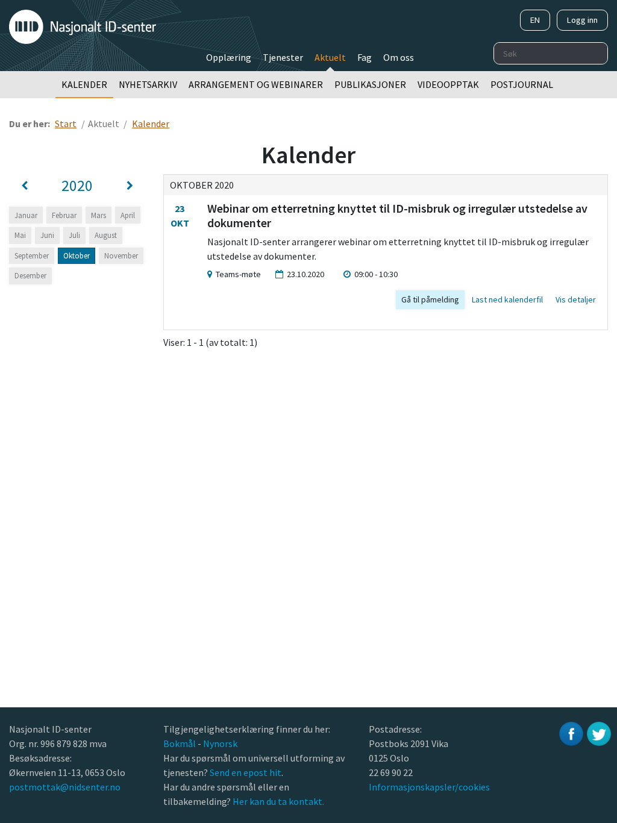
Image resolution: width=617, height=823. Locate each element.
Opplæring (228, 57)
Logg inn (582, 19)
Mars (98, 215)
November (121, 255)
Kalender (84, 84)
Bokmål (180, 743)
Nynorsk (221, 743)
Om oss (398, 57)
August (106, 235)
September (31, 255)
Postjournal (521, 84)
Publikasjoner (370, 84)
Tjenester (283, 57)
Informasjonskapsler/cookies (429, 787)
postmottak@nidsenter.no (65, 787)
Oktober (76, 255)
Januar (25, 215)
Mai (20, 235)
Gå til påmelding (430, 299)
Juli (74, 235)
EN (535, 19)
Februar (64, 215)
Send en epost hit (245, 772)
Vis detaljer (576, 299)
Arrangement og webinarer (256, 84)
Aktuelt (330, 57)
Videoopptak (448, 84)
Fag (364, 57)
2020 (77, 185)
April (128, 215)
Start (66, 123)
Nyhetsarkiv (148, 84)
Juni (47, 235)
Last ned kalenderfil (507, 299)
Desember (30, 275)
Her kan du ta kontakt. (277, 801)
